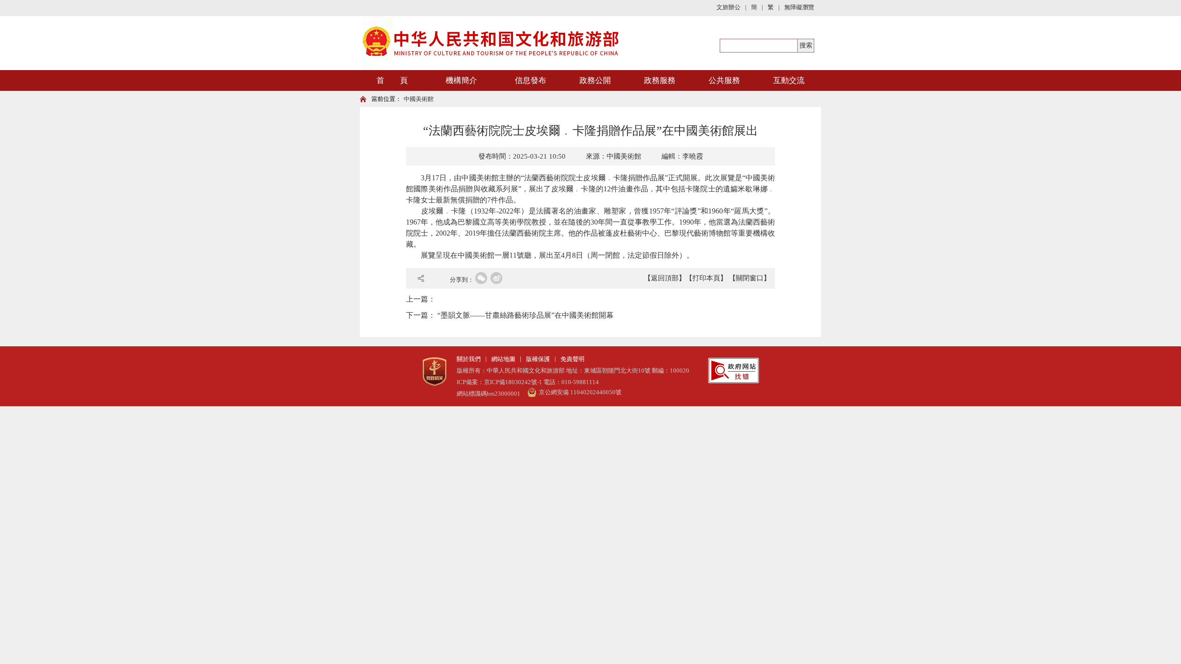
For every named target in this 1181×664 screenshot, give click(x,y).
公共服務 (724, 80)
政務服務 (659, 80)
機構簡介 (461, 80)
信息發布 (530, 80)
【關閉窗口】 (749, 278)
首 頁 (392, 80)
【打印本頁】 (706, 278)
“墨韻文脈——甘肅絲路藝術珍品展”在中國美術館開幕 (525, 315)
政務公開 (595, 80)
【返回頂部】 (665, 278)
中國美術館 (419, 98)
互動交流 (789, 80)
